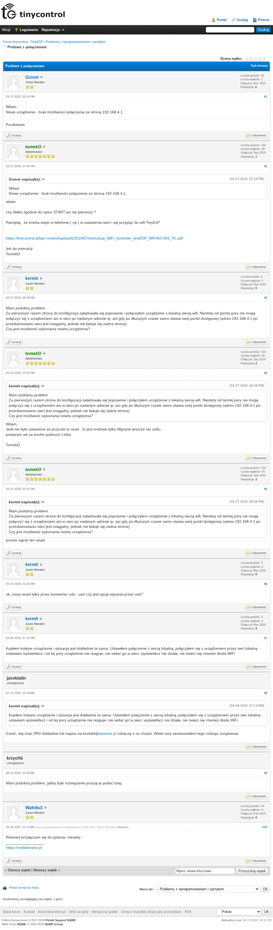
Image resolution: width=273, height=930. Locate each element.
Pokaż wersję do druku (24, 887)
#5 (265, 488)
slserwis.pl (107, 733)
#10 (264, 827)
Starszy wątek (19, 870)
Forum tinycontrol (15, 42)
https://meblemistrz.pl (24, 847)
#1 (265, 96)
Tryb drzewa (259, 65)
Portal (222, 20)
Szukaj (242, 20)
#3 (265, 297)
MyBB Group (54, 924)
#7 (265, 638)
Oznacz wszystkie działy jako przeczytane (151, 912)
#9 (265, 773)
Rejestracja (51, 30)
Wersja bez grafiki (105, 912)
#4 (265, 372)
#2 (265, 166)
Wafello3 (33, 807)
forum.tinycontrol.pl (52, 912)
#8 (265, 692)
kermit (31, 278)
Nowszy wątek (45, 870)
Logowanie (29, 30)
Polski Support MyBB (60, 920)
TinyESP (36, 42)
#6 (265, 583)
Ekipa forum (11, 912)
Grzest (31, 77)
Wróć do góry (78, 912)
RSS (188, 912)
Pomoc (264, 20)
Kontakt (29, 912)
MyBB (21, 924)
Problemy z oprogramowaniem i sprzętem (76, 42)
